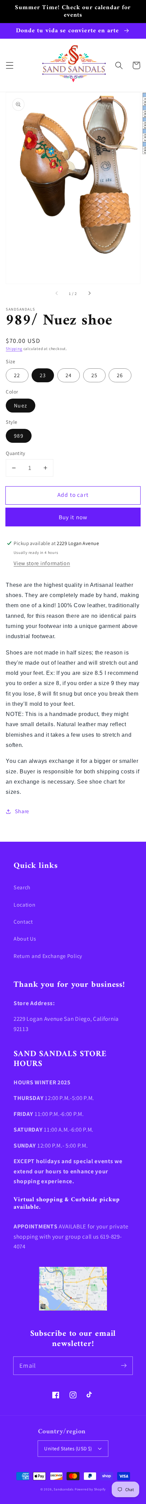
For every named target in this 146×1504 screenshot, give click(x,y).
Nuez (20, 405)
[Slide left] (57, 293)
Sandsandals (64, 1489)
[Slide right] (88, 293)
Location (25, 904)
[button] (9, 65)
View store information (42, 563)
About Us (25, 938)
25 (94, 375)
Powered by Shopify (90, 1489)
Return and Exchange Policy (48, 956)
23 (43, 375)
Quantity (15, 453)
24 (69, 375)
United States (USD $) (68, 1448)
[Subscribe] (123, 1365)
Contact (23, 921)
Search (22, 887)
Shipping (14, 348)
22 (17, 375)
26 (120, 375)
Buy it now (73, 517)
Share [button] (22, 811)
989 (18, 435)
